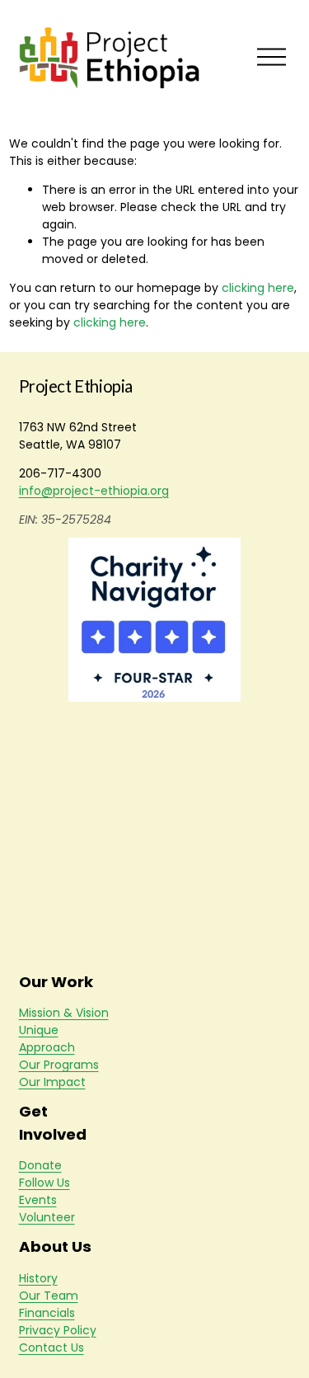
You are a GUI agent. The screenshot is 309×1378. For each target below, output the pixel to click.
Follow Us (44, 1182)
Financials (47, 1313)
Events (38, 1200)
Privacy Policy (57, 1330)
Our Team (48, 1295)
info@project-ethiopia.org (94, 490)
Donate (40, 1165)
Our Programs (59, 1064)
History (38, 1278)
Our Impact (52, 1082)
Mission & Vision (64, 1012)
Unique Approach (47, 1039)
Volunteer (47, 1217)
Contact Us (51, 1347)
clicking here (258, 288)
